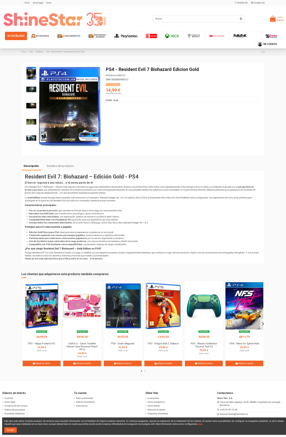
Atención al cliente (156, 409)
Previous (23, 324)
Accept (10, 430)
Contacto (8, 398)
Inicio (48, 3)
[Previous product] (262, 52)
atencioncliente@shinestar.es (234, 414)
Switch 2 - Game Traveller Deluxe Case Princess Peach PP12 (82, 346)
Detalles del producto (60, 166)
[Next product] (264, 52)
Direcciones (81, 406)
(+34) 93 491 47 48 (228, 409)
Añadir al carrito (42, 363)
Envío (27, 3)
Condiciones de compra (15, 406)
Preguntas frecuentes (157, 413)
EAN (108, 79)
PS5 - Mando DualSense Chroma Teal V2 (204, 345)
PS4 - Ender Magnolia (122, 343)
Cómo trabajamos (156, 402)
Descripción (31, 166)
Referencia (111, 75)
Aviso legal (38, 3)
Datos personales (84, 398)
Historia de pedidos (85, 402)
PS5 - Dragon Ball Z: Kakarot (163, 343)
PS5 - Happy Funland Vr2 (41, 343)
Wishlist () (242, 3)
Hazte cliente (153, 406)
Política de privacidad (14, 409)
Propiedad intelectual (14, 413)
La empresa (153, 398)
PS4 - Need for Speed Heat (244, 343)
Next (262, 324)
